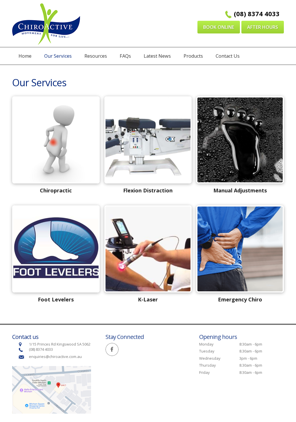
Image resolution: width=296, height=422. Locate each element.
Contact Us (228, 56)
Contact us (25, 337)
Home (25, 56)
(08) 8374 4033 (257, 13)
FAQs (125, 56)
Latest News (157, 56)
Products (193, 56)
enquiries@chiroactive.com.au (56, 356)
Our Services (58, 56)
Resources (95, 56)
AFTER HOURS (262, 27)
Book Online (218, 27)
